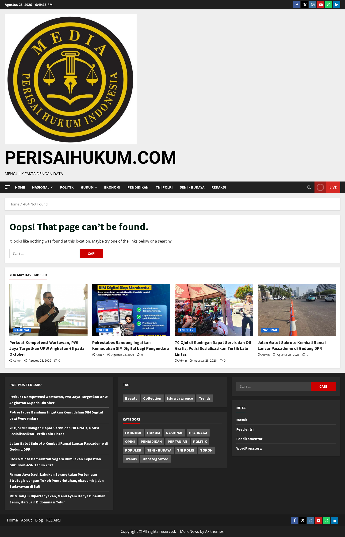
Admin (17, 361)
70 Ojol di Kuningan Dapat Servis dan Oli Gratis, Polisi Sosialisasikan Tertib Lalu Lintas (213, 348)
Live (333, 187)
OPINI (130, 441)
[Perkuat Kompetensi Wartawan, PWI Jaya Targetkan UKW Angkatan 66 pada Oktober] (48, 310)
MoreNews (189, 531)
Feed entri (244, 429)
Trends (205, 398)
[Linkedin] (336, 4)
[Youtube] (320, 4)
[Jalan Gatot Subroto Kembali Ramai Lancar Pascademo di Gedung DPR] (297, 310)
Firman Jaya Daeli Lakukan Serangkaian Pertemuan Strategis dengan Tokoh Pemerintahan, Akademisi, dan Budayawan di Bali (56, 480)
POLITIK (67, 187)
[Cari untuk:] (44, 253)
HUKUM (87, 187)
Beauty (131, 398)
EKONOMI (112, 187)
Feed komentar (249, 438)
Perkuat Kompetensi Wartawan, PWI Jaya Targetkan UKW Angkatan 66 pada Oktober (46, 348)
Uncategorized (155, 458)
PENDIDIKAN (138, 187)
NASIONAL (22, 330)
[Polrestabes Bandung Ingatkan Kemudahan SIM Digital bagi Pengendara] (131, 310)
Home (20, 187)
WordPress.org (249, 448)
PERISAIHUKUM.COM (90, 157)
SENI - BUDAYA (159, 450)
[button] (7, 187)
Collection (152, 398)
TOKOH (206, 450)
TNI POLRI (164, 187)
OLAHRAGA (198, 432)
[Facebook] (296, 4)
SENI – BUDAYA (192, 187)
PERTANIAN (177, 441)
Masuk (241, 419)
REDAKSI (218, 187)
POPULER (133, 450)
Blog (39, 520)
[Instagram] (312, 4)
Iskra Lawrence (180, 398)
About (26, 520)
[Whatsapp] (328, 4)
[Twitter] (304, 4)
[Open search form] (309, 187)
